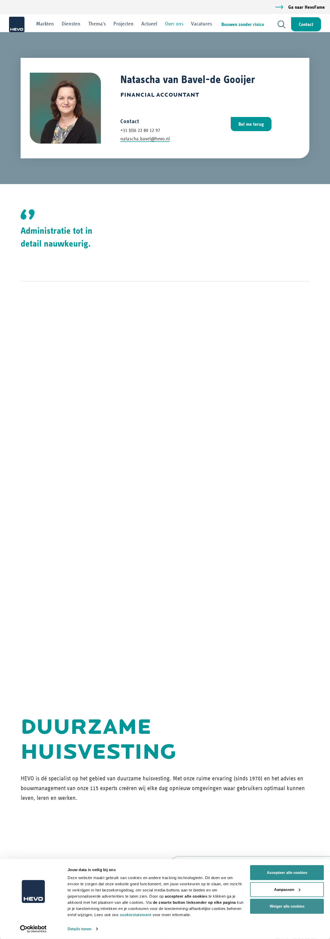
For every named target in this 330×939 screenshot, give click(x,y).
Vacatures (201, 23)
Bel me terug (251, 124)
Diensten (71, 23)
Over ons (174, 23)
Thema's (97, 23)
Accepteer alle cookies (287, 872)
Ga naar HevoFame (306, 7)
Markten (45, 23)
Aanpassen (284, 889)
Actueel (149, 23)
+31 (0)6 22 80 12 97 (140, 130)
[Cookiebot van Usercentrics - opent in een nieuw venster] (33, 929)
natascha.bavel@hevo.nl (145, 138)
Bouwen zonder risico (242, 24)
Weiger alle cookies (287, 906)
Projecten (123, 23)
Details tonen (80, 929)
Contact (306, 24)
